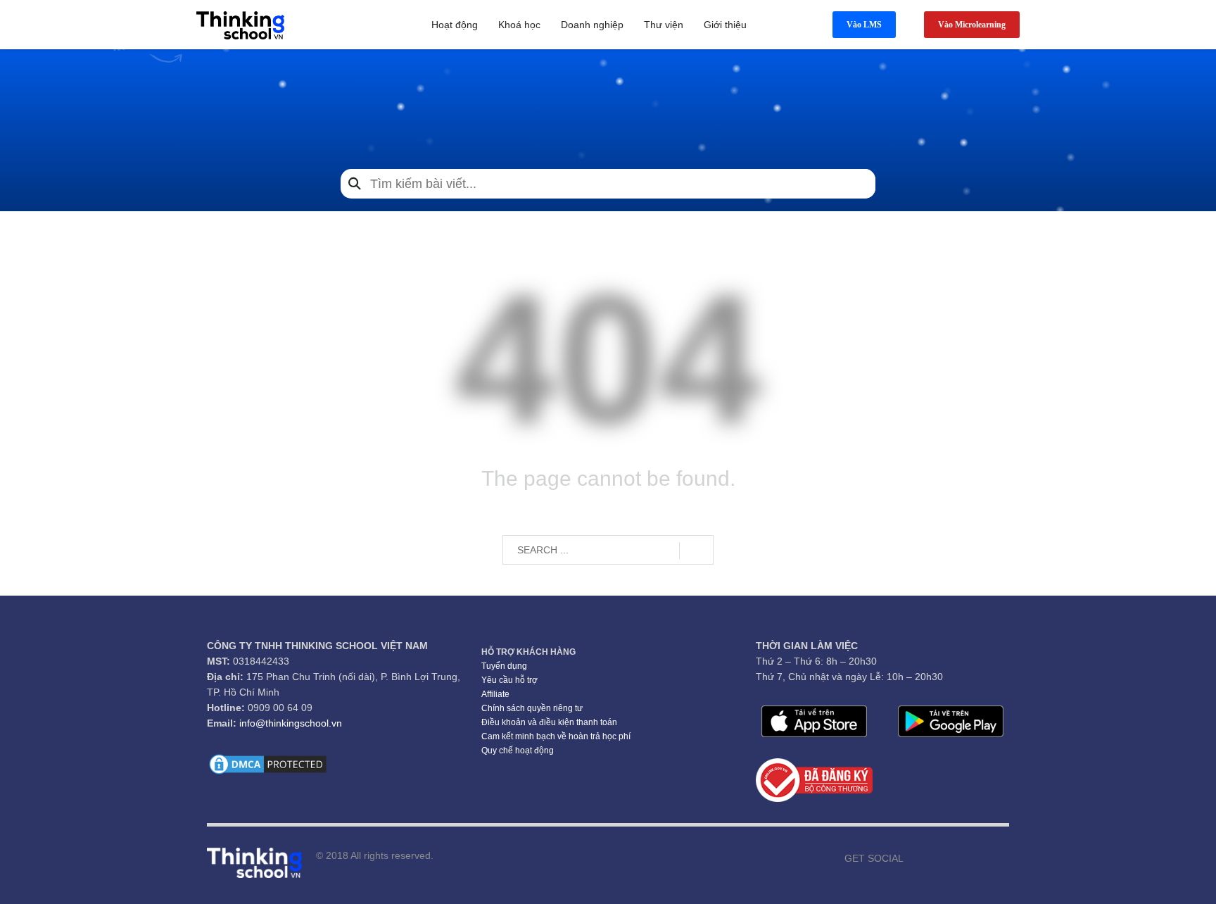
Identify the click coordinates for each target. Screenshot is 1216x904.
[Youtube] (935, 858)
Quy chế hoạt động (517, 750)
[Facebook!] (914, 858)
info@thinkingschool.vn (290, 723)
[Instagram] (956, 858)
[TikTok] (977, 858)
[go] (696, 550)
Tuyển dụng (504, 666)
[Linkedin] (998, 858)
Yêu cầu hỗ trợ (509, 680)
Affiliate (495, 694)
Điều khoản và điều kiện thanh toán (549, 722)
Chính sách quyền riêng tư (532, 708)
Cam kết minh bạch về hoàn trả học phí (556, 736)
